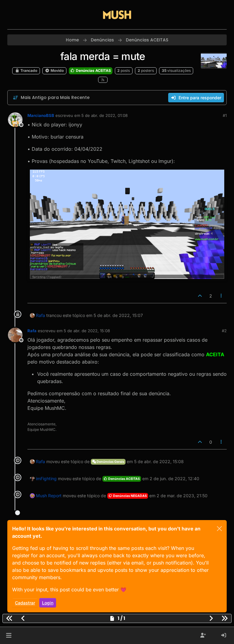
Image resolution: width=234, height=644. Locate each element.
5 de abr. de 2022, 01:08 (104, 115)
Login (47, 602)
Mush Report (49, 495)
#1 (225, 115)
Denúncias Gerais (110, 462)
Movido (57, 70)
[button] (8, 635)
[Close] (219, 528)
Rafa (40, 315)
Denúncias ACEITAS (93, 70)
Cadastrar (25, 602)
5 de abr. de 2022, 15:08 (87, 330)
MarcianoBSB (40, 115)
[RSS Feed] (103, 80)
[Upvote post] (199, 296)
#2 (224, 330)
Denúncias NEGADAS (129, 496)
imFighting (46, 478)
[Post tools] (221, 296)
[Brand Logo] (117, 14)
